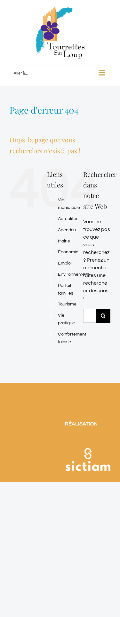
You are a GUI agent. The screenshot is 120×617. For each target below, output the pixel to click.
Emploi (65, 263)
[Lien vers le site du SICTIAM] (87, 440)
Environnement (73, 274)
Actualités (68, 219)
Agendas (67, 230)
